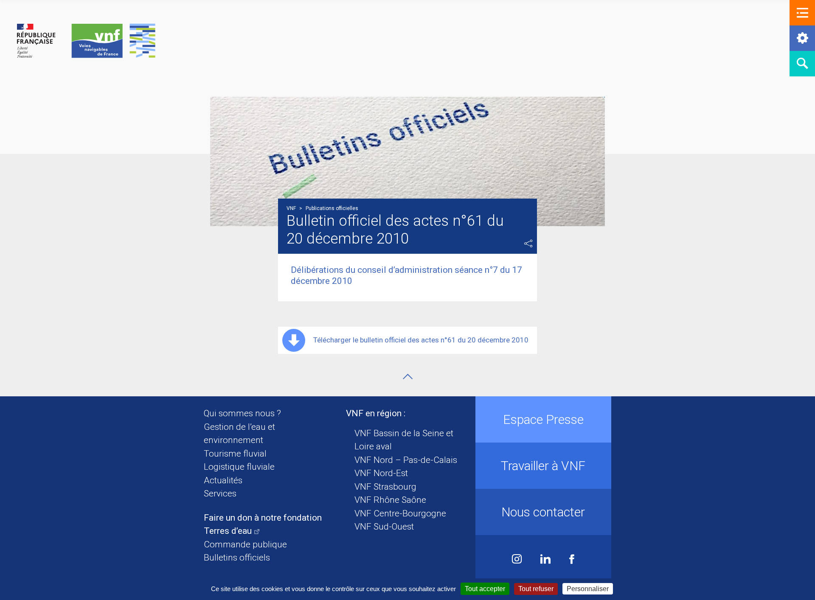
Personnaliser (588, 588)
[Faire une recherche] (802, 63)
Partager (528, 243)
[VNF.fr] (86, 41)
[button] (802, 12)
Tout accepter (485, 588)
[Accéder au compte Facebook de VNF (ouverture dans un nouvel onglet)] (571, 560)
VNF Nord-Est (381, 473)
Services (220, 493)
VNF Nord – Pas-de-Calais (405, 460)
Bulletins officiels (237, 557)
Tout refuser (536, 588)
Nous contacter (543, 512)
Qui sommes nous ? (242, 413)
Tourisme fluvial (235, 454)
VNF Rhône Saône (390, 500)
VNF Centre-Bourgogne (400, 513)
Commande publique (245, 544)
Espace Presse (543, 419)
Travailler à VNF (543, 465)
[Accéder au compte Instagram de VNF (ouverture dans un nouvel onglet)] (517, 560)
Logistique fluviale (239, 467)
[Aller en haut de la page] (408, 376)
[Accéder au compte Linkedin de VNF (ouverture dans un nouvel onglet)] (545, 560)
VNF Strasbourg (385, 487)
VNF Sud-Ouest (384, 526)
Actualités (223, 480)
